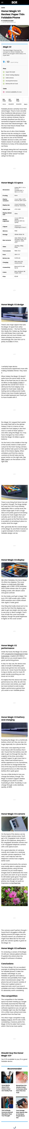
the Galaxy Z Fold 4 (17, 383)
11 (24, 903)
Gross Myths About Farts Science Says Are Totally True (7, 1088)
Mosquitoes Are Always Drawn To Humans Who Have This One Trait (21, 1089)
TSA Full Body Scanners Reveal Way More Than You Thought (7, 1113)
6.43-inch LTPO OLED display (12, 585)
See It (25, 104)
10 (22, 903)
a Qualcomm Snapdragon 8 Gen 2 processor (14, 655)
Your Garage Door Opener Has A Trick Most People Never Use (21, 1114)
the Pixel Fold (15, 883)
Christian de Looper (8, 20)
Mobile (3, 7)
